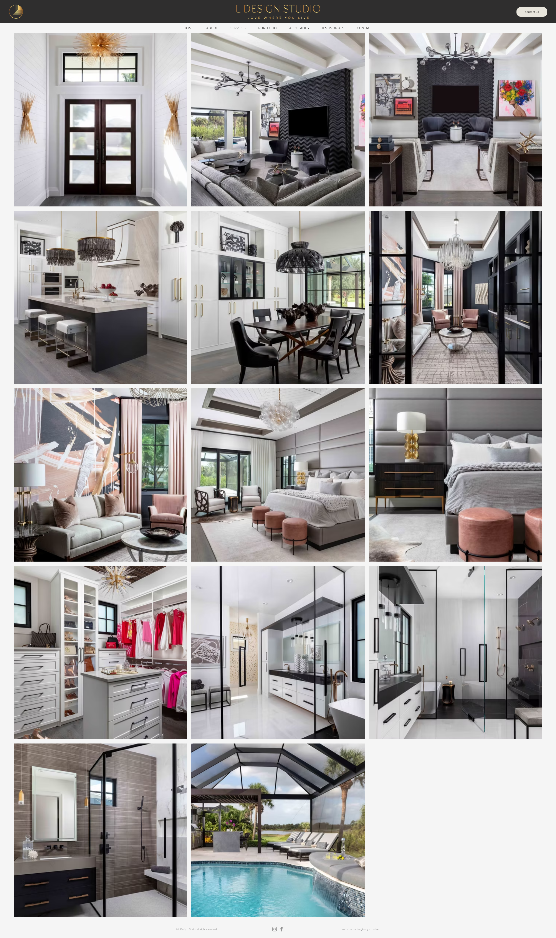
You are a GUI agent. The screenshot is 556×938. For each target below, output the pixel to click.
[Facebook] (281, 929)
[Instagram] (274, 929)
